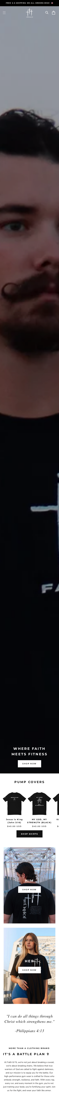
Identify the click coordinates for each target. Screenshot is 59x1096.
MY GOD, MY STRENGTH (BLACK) (39, 821)
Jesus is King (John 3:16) (14, 821)
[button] (4, 12)
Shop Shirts (29, 834)
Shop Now (29, 763)
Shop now (29, 889)
